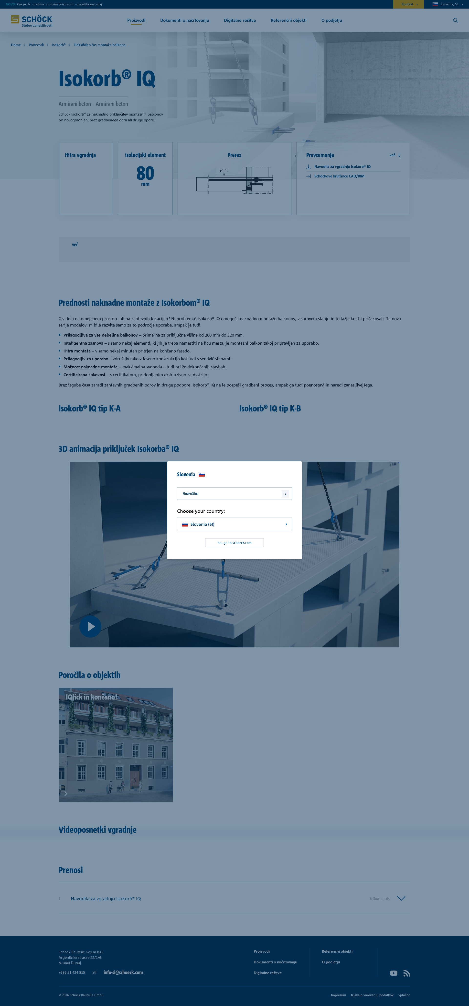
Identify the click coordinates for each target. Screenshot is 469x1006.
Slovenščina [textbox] (191, 493)
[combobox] (234, 493)
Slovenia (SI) (202, 524)
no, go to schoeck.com (235, 543)
